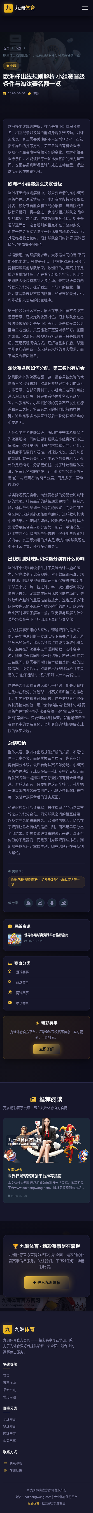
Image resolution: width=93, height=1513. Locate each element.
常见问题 (9, 1397)
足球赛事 (22, 972)
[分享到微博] (40, 902)
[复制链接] (63, 902)
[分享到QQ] (51, 902)
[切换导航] (85, 8)
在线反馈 (15, 1470)
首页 (6, 48)
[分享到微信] (28, 902)
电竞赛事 (22, 1003)
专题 (18, 48)
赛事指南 (9, 1383)
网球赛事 (22, 993)
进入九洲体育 (48, 1282)
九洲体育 (33, 1503)
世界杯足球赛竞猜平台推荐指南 (35, 1176)
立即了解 (46, 1049)
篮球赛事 (22, 982)
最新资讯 (9, 1390)
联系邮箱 (15, 1463)
